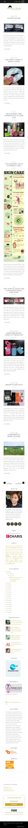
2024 (8, 585)
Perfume (11, 560)
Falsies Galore (14, 18)
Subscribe (14, 804)
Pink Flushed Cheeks (8, 788)
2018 (8, 596)
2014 (8, 604)
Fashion (21, 547)
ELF (6, 547)
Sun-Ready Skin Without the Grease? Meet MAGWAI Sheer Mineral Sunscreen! (16, 622)
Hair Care (14, 112)
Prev (6, 28)
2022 (8, 588)
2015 (8, 602)
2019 (8, 594)
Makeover (20, 554)
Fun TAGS (15, 549)
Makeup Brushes (14, 331)
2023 (8, 586)
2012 (8, 608)
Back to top (21, 826)
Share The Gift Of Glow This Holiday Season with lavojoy (16, 644)
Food (11, 549)
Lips (21, 552)
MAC (16, 554)
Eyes (14, 286)
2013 (8, 606)
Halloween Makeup (19, 551)
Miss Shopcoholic (7, 787)
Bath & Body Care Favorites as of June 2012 (14, 115)
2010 (8, 612)
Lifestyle (18, 552)
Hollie (14, 812)
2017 (8, 598)
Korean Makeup (12, 552)
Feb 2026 (10, 573)
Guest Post (8, 551)
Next (22, 28)
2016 (8, 600)
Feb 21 (10, 575)
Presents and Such (14, 385)
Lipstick (7, 554)
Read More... (7, 49)
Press (16, 560)
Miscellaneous (16, 558)
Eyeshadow (13, 547)
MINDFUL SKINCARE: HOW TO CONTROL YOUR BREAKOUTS (15, 579)
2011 (8, 610)
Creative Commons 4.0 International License (14, 814)
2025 (8, 583)
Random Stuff (14, 382)
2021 (8, 590)
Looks (12, 554)
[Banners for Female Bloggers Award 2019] (14, 704)
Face (18, 547)
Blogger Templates (7, 823)
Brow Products (19, 545)
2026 (8, 571)
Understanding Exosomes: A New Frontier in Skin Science (16, 651)
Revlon (18, 561)
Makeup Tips (9, 558)
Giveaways (20, 549)
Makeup (8, 556)
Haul (7, 552)
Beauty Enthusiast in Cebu (9, 790)
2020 (8, 592)
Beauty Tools (14, 16)
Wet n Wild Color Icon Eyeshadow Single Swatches (14, 290)
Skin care (14, 162)
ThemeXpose (17, 823)
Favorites (7, 549)
